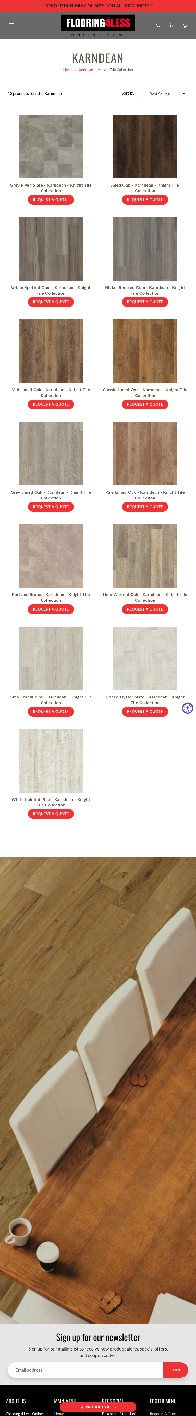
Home (68, 69)
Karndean (85, 69)
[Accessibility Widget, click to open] (187, 708)
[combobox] (163, 93)
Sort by (128, 92)
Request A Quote (164, 1414)
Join (176, 1370)
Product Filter (101, 1407)
